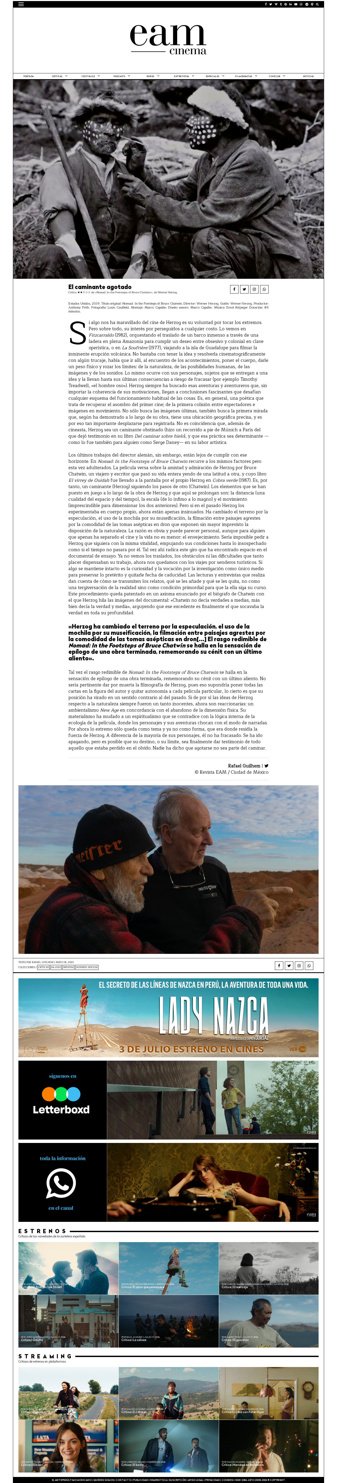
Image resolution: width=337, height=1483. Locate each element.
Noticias (308, 76)
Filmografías (243, 76)
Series (150, 76)
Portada (28, 76)
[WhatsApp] (264, 289)
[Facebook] (234, 289)
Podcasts (119, 76)
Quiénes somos (103, 1480)
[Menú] (21, 4)
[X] (244, 289)
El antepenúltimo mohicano (85, 14)
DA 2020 (56, 967)
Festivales (88, 76)
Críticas (57, 76)
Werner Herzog (87, 967)
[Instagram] (254, 289)
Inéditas (68, 967)
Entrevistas (181, 76)
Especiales (212, 76)
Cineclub (274, 76)
